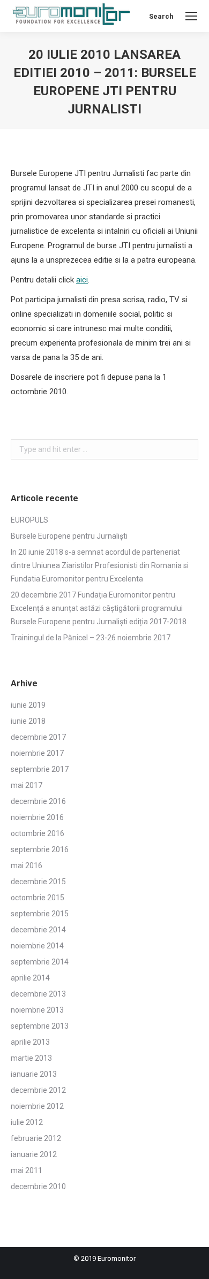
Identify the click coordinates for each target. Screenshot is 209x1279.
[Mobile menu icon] (191, 16)
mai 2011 (26, 1170)
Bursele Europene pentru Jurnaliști (69, 536)
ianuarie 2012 (34, 1154)
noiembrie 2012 (37, 1106)
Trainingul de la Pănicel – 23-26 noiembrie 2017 (90, 637)
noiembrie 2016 (37, 817)
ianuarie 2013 (34, 1074)
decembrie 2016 (38, 801)
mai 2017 (26, 785)
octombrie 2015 (37, 897)
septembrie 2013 (40, 1026)
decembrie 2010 (38, 1186)
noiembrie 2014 (37, 945)
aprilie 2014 (30, 978)
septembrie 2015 (40, 913)
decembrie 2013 (38, 994)
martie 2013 (31, 1058)
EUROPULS (29, 520)
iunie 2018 (28, 721)
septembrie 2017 (40, 769)
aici (82, 280)
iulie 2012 (27, 1122)
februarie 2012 (36, 1138)
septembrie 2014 (40, 962)
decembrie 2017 (38, 737)
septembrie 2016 (40, 849)
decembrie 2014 (38, 929)
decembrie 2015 (38, 881)
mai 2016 (26, 865)
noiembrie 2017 (37, 753)
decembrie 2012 (38, 1090)
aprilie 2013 (30, 1042)
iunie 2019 (28, 705)
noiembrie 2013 (37, 1010)
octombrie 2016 (37, 833)
